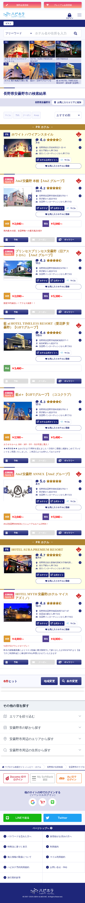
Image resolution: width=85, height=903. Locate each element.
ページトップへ (41, 828)
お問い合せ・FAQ (58, 867)
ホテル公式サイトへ (49, 160)
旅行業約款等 (14, 877)
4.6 (42, 333)
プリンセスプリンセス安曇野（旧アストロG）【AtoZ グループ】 (42, 253)
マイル (8, 115)
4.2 (42, 188)
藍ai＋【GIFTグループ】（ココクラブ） (44, 394)
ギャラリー (69, 239)
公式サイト (58, 208)
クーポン (27, 115)
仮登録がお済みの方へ (61, 836)
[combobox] (51, 33)
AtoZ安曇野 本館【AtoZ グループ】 (40, 181)
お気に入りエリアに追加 (69, 102)
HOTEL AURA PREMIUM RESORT (37, 549)
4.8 (42, 603)
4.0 (42, 140)
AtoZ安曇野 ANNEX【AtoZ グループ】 (43, 474)
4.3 (42, 260)
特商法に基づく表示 (17, 846)
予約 (17, 115)
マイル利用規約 (57, 857)
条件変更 (72, 681)
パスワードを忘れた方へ (19, 836)
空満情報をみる (9, 180)
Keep (36, 115)
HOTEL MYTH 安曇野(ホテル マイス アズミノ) (41, 596)
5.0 (42, 481)
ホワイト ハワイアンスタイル (32, 134)
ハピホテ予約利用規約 (18, 867)
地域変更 (49, 681)
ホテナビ (44, 208)
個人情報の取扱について (19, 857)
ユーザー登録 (21, 23)
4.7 (42, 555)
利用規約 (54, 846)
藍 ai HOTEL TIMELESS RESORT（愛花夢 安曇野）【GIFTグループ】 (36, 325)
